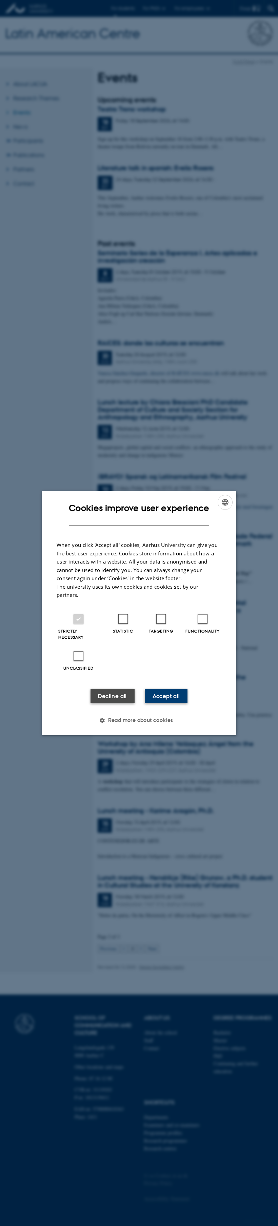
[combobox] (225, 502)
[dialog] (139, 613)
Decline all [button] (112, 696)
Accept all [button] (166, 696)
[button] (139, 720)
